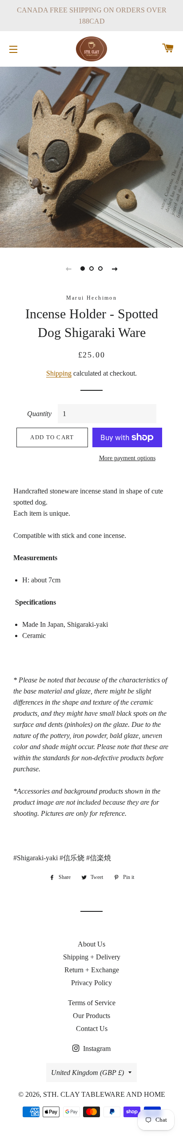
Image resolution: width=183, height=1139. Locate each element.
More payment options (127, 458)
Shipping (59, 373)
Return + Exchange (91, 970)
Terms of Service (91, 1003)
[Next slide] (114, 268)
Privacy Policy (91, 983)
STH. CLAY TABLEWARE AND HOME (104, 1094)
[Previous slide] (68, 268)
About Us (91, 944)
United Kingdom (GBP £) (87, 1072)
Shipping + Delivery (91, 957)
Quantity (39, 413)
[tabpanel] (91, 156)
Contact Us (91, 1028)
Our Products (91, 1015)
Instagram (96, 1048)
